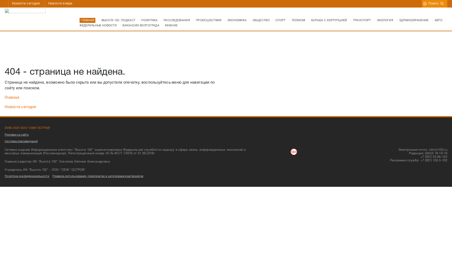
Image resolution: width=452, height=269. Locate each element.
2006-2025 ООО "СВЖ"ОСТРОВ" (28, 128)
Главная (12, 97)
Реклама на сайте (17, 135)
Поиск (433, 3)
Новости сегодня (26, 3)
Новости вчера (60, 3)
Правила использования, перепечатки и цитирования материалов (97, 176)
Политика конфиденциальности (27, 176)
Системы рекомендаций (21, 141)
